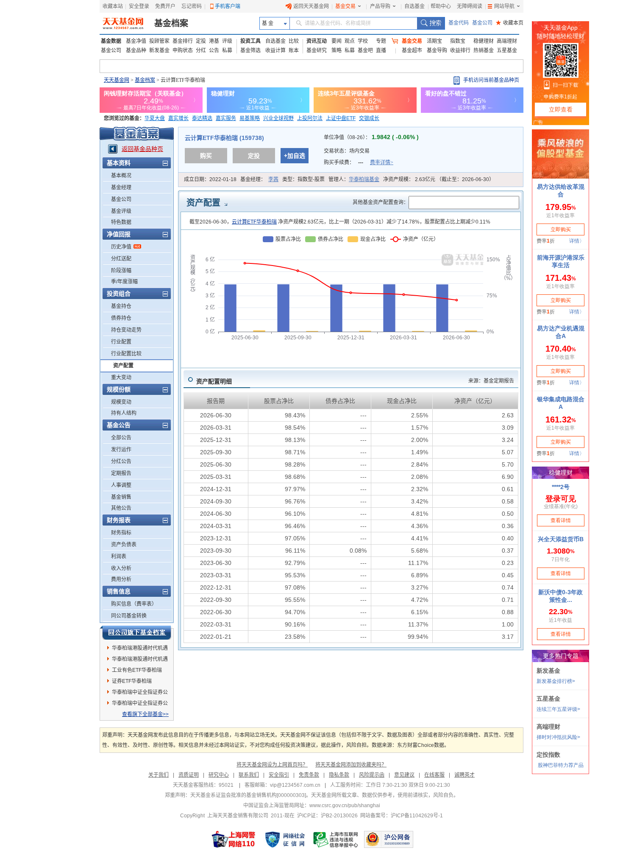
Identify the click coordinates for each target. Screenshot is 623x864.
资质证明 (188, 775)
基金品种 (136, 50)
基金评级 (121, 211)
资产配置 (123, 366)
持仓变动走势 (126, 330)
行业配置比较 (126, 354)
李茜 (273, 179)
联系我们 (249, 775)
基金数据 (111, 41)
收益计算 (275, 50)
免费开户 (165, 6)
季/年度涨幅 (124, 282)
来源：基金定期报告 (491, 381)
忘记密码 (191, 6)
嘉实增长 (178, 118)
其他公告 (121, 508)
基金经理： (259, 179)
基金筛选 (250, 50)
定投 (201, 41)
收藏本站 (113, 6)
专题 (381, 41)
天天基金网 (116, 80)
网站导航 (504, 6)
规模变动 (121, 402)
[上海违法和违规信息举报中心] (336, 839)
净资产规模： (438, 179)
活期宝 (434, 41)
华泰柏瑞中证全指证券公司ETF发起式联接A (140, 693)
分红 (201, 50)
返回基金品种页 (142, 148)
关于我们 (158, 775)
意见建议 (404, 775)
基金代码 (458, 23)
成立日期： (210, 179)
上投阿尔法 (310, 118)
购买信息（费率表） (134, 604)
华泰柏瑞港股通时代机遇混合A (140, 649)
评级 (227, 41)
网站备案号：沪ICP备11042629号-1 (401, 816)
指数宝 (457, 41)
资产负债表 (123, 545)
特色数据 (121, 222)
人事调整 (121, 485)
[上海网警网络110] (233, 839)
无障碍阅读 (469, 6)
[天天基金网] (124, 23)
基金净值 (136, 41)
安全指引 (279, 775)
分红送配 (121, 259)
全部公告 (121, 438)
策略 (336, 50)
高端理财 (507, 41)
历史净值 (121, 247)
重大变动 (121, 377)
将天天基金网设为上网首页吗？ (272, 765)
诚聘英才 (464, 775)
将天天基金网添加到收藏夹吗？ (351, 765)
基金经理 (121, 187)
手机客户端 (227, 6)
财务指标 (121, 533)
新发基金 (159, 50)
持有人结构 (123, 413)
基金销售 (121, 497)
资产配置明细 (214, 381)
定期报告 (121, 473)
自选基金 (414, 6)
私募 (227, 50)
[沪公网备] (388, 839)
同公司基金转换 (129, 616)
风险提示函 (371, 775)
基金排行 (182, 41)
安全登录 (139, 6)
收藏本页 (509, 23)
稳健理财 (483, 41)
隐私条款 (339, 775)
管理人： (353, 179)
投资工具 (250, 41)
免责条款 (309, 775)
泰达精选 (202, 118)
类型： (303, 179)
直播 (381, 50)
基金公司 (482, 23)
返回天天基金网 (311, 6)
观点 (350, 41)
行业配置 (121, 342)
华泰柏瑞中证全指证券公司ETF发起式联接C (140, 704)
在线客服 (434, 775)
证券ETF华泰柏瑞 (132, 681)
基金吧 (365, 50)
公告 (214, 50)
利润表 (118, 556)
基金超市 (412, 50)
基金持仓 (121, 306)
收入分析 (121, 568)
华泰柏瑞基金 (364, 179)
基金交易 (345, 6)
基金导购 (437, 50)
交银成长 (369, 118)
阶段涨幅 (121, 271)
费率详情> (381, 162)
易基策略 (249, 118)
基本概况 (121, 176)
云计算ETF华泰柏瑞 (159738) (224, 137)
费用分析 (121, 579)
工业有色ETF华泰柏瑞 (137, 670)
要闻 (336, 41)
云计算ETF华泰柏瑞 (254, 222)
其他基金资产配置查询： (381, 202)
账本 (294, 50)
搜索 (431, 23)
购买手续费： (358, 162)
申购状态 (182, 50)
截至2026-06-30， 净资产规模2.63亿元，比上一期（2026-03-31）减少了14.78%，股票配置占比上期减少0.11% (339, 222)
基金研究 (316, 50)
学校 (363, 41)
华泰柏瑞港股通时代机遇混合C (140, 660)
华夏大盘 (155, 118)
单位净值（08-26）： (371, 137)
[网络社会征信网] (284, 839)
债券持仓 (121, 318)
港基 (214, 41)
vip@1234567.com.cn (295, 785)
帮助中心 (441, 6)
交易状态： (347, 151)
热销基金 (483, 50)
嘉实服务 (226, 118)
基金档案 (171, 23)
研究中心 (219, 775)
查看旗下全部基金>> (145, 714)
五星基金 (507, 50)
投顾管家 (159, 41)
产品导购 (380, 6)
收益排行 (460, 50)
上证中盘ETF (341, 118)
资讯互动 (316, 41)
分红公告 (121, 461)
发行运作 (121, 450)
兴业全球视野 (278, 118)
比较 (294, 41)
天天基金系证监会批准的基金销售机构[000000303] (248, 795)
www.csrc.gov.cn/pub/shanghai (344, 805)
